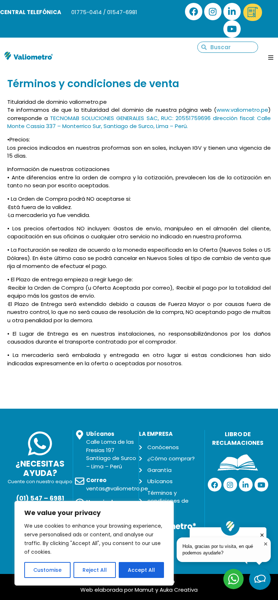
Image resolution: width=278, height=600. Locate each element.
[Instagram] (213, 11)
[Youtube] (232, 29)
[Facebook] (193, 11)
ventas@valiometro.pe (117, 488)
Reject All (95, 570)
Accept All (141, 570)
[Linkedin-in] (232, 11)
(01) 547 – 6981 (40, 498)
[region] (94, 543)
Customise (47, 570)
